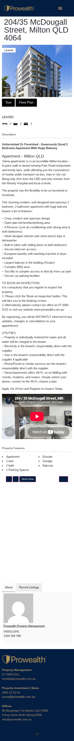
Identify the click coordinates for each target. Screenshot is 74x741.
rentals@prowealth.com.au (19, 678)
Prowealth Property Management (24, 625)
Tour (8, 102)
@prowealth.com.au (18, 696)
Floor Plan (26, 102)
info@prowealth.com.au (17, 719)
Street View (28, 479)
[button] (60, 8)
